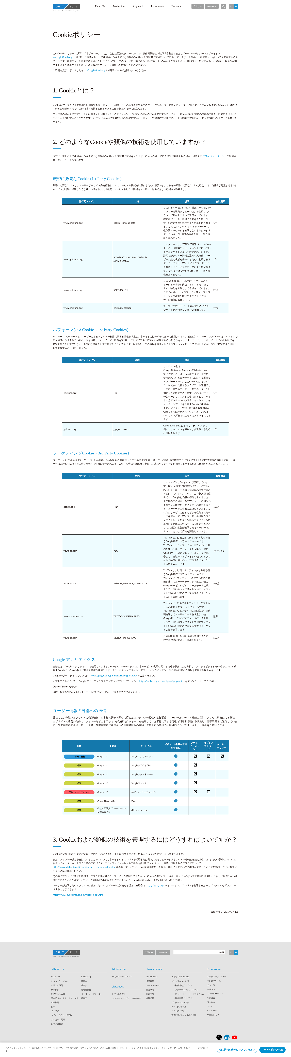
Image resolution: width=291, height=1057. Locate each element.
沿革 (53, 1006)
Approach (138, 6)
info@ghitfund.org (95, 70)
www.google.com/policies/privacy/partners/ (114, 675)
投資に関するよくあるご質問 (183, 1015)
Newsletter (211, 6)
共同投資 (150, 998)
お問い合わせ (57, 1023)
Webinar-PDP (212, 1014)
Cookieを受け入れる (272, 1049)
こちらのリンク (156, 885)
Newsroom (176, 6)
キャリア (55, 1011)
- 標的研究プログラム (183, 985)
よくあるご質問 (58, 1019)
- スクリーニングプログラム (186, 989)
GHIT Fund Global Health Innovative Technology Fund (66, 7)
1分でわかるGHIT (58, 994)
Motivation (119, 6)
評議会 (84, 981)
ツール (210, 1006)
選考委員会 (86, 989)
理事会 (84, 985)
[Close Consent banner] (288, 1046)
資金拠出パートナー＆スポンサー (65, 998)
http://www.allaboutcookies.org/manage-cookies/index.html (84, 867)
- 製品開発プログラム (183, 998)
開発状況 (150, 989)
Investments (157, 6)
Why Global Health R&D (121, 976)
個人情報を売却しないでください (237, 1049)
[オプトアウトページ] (209, 756)
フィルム (211, 1002)
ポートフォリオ (153, 985)
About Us (100, 6)
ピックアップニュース (217, 976)
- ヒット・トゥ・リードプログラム (189, 994)
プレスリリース (214, 981)
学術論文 (211, 997)
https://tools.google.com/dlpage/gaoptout (161, 681)
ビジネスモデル (119, 994)
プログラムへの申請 (180, 981)
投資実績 (150, 981)
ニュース (211, 985)
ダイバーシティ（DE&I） (62, 1015)
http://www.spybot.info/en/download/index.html (78, 894)
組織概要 (55, 1002)
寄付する (198, 6)
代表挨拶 (55, 989)
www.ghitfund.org (62, 57)
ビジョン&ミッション (60, 981)
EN (231, 6)
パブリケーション (215, 993)
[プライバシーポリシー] (195, 756)
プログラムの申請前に (181, 1002)
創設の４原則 (57, 985)
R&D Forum (212, 1010)
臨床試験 (150, 994)
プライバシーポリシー (215, 156)
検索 (221, 952)
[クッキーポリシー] (222, 756)
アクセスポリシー (179, 1011)
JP (236, 6)
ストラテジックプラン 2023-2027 (126, 998)
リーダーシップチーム (90, 994)
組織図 (84, 998)
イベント (211, 989)
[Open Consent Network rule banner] (176, 756)
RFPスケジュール (178, 1006)
